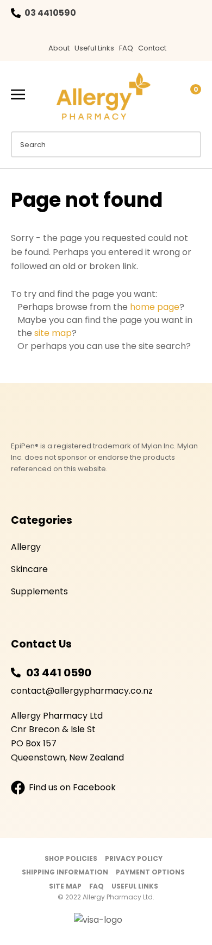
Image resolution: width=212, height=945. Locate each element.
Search (188, 144)
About (59, 48)
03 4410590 (50, 13)
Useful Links (94, 48)
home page (154, 307)
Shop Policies (71, 858)
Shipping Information (65, 872)
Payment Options (150, 872)
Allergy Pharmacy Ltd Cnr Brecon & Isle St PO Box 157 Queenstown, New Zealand (67, 736)
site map (53, 333)
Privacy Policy (134, 858)
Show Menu (18, 94)
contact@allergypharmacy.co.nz (82, 690)
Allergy (26, 547)
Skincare (29, 569)
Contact (152, 48)
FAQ (126, 48)
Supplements (39, 591)
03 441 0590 (58, 672)
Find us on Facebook (72, 787)
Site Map (65, 886)
